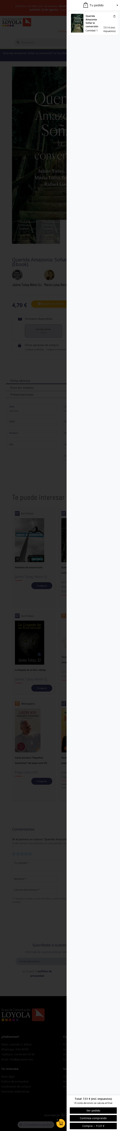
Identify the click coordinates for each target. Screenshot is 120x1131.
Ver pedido (93, 1110)
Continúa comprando (93, 1118)
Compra (93, 1126)
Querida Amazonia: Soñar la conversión (92, 21)
